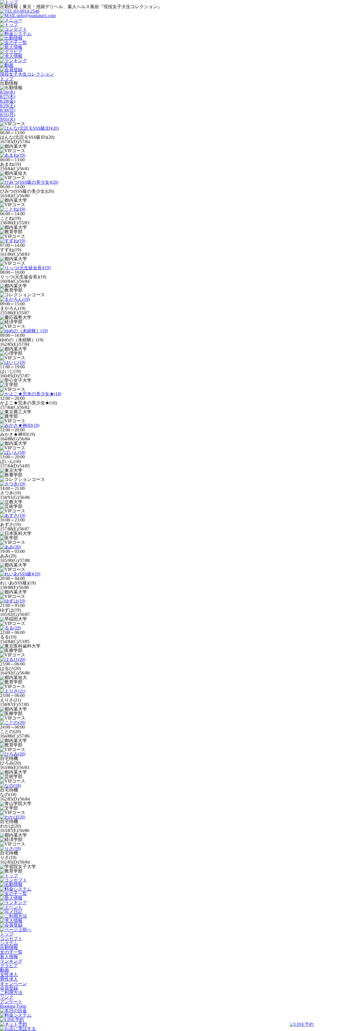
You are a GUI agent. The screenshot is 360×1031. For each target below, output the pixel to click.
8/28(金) (7, 101)
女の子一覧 (11, 952)
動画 (4, 970)
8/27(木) (7, 96)
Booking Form (13, 1006)
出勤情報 (9, 947)
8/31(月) (7, 114)
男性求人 (9, 979)
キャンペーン (13, 983)
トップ (7, 934)
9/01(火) (7, 119)
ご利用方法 (11, 992)
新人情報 (9, 956)
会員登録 (9, 988)
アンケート (11, 1001)
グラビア (9, 965)
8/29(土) (7, 105)
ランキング (11, 961)
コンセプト (11, 938)
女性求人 (9, 974)
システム (9, 943)
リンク (7, 997)
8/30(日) (7, 110)
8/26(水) (7, 92)
